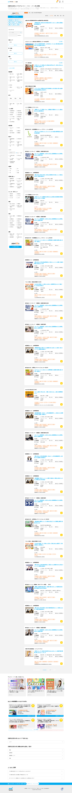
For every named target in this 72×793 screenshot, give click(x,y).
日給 (15, 98)
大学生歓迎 (19, 22)
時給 (11, 98)
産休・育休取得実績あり (19, 227)
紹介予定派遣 (12, 132)
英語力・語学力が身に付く (19, 206)
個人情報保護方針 (46, 788)
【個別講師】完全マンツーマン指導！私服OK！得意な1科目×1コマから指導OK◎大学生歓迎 (48, 479)
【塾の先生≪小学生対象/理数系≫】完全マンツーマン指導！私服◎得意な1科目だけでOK (48, 263)
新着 (55, 15)
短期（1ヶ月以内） (12, 22)
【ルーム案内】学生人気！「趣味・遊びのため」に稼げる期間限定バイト (48, 392)
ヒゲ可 (18, 197)
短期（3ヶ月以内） (19, 78)
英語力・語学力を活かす (12, 234)
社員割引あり (19, 222)
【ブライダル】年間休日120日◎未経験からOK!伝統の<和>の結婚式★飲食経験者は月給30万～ (48, 89)
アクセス (29, 788)
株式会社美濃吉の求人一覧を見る (39, 101)
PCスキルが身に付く (12, 209)
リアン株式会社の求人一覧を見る (39, 80)
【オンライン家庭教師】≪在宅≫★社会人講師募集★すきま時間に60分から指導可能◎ (48, 154)
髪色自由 (11, 193)
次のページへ (51, 669)
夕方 (18, 170)
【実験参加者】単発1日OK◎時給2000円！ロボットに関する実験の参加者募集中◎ (48, 23)
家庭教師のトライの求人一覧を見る (39, 188)
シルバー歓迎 (12, 116)
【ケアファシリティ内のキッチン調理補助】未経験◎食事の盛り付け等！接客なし (48, 241)
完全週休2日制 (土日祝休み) (12, 162)
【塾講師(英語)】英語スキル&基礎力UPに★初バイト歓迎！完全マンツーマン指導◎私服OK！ (48, 348)
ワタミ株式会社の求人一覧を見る (39, 297)
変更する (15, 45)
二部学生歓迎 (19, 112)
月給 (20, 98)
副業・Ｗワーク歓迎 (19, 119)
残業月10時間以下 (19, 145)
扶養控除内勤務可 (12, 139)
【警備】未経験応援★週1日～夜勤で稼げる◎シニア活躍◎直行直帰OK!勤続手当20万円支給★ (48, 587)
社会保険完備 (12, 224)
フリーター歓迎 (12, 119)
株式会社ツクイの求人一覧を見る (39, 123)
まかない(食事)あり (12, 216)
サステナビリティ (33, 788)
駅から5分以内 (12, 203)
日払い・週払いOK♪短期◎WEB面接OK (35, 12)
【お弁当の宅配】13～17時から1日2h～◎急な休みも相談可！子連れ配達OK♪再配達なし (48, 544)
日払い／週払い (19, 104)
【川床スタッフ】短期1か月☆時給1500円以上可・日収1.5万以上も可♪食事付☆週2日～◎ (48, 66)
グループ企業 (41, 788)
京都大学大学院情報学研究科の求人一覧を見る (41, 35)
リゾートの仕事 (12, 145)
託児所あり (12, 226)
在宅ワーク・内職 (16, 24)
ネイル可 (11, 197)
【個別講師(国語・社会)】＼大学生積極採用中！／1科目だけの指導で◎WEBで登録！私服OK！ (48, 413)
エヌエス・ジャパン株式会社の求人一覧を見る (41, 57)
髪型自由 (18, 193)
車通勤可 (18, 203)
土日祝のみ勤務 (12, 156)
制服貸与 (11, 222)
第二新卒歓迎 (12, 121)
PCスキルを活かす (19, 234)
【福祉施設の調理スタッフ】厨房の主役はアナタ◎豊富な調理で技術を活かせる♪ (48, 522)
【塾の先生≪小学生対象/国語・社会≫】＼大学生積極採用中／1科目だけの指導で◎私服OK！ (48, 457)
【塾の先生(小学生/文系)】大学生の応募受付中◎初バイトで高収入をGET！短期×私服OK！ (48, 175)
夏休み (11, 87)
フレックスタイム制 (19, 159)
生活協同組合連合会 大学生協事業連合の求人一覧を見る (43, 664)
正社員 (18, 127)
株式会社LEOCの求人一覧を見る (39, 145)
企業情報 (25, 788)
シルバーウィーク (12, 91)
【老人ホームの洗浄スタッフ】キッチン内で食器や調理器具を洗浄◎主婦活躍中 (48, 132)
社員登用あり (19, 224)
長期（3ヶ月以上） (12, 81)
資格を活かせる (19, 238)
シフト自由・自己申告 (12, 159)
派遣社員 (18, 130)
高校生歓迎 (11, 20)
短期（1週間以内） (19, 74)
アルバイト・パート (12, 128)
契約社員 (11, 130)
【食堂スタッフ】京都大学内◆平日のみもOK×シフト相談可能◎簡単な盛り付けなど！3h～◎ (48, 652)
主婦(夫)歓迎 (19, 114)
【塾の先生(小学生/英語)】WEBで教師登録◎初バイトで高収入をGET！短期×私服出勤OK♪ (48, 608)
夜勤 (9, 24)
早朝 (10, 168)
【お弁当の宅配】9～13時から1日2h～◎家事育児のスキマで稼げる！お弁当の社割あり (48, 285)
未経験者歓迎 (12, 110)
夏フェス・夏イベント (19, 88)
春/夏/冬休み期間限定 (19, 81)
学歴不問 (11, 114)
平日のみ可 (19, 155)
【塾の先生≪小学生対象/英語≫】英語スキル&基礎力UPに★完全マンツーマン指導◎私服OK (48, 565)
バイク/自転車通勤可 (12, 206)
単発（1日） (17, 20)
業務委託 (18, 132)
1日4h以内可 (19, 138)
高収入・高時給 (12, 104)
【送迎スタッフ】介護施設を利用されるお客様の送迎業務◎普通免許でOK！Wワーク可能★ (48, 197)
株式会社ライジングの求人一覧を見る (40, 599)
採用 (37, 788)
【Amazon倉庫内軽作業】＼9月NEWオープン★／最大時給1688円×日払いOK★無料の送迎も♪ (48, 44)
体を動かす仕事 (12, 142)
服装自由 (11, 195)
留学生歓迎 (19, 116)
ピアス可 (18, 195)
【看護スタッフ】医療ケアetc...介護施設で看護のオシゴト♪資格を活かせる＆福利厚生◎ (48, 110)
